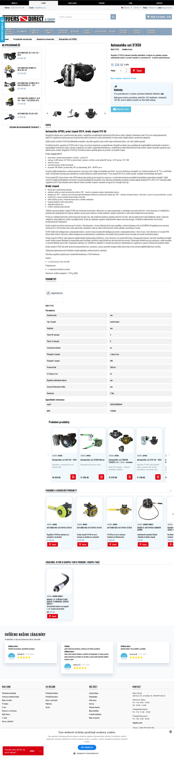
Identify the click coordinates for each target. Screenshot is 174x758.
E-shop (43, 3)
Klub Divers (6, 714)
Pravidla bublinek (95, 714)
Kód (112, 49)
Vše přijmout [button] (87, 747)
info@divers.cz (40, 7)
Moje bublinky (94, 710)
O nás (130, 3)
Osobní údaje (93, 693)
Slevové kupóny (94, 707)
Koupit (137, 70)
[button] (86, 753)
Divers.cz (14, 3)
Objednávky (93, 696)
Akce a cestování (51, 700)
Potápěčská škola (52, 693)
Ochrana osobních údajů (10, 696)
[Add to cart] (73, 477)
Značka (125, 49)
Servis (48, 707)
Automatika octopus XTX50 (119, 527)
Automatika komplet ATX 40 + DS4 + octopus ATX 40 (29, 99)
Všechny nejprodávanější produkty (25, 127)
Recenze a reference (9, 710)
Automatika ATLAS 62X (28, 113)
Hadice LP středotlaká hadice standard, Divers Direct (58, 601)
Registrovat (167, 7)
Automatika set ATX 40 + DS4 (29, 54)
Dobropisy (92, 700)
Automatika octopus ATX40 (59, 527)
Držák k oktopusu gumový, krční (149, 528)
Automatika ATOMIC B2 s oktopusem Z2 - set (28, 84)
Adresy (91, 703)
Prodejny (101, 3)
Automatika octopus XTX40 (89, 527)
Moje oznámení (94, 717)
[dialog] (87, 743)
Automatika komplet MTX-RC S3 (27, 69)
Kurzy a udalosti (7, 721)
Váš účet (93, 686)
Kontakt (137, 686)
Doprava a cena (121, 109)
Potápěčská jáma (52, 696)
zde (162, 93)
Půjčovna (49, 703)
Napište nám (137, 723)
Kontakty (159, 3)
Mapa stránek (7, 700)
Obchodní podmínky (9, 693)
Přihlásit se (153, 7)
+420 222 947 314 (17, 7)
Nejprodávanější (11, 45)
